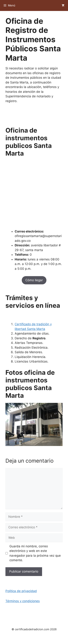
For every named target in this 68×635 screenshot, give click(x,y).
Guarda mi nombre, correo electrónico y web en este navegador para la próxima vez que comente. (35, 553)
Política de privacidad (21, 591)
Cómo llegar (34, 280)
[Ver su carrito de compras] (63, 5)
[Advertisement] (34, 195)
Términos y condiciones (22, 601)
